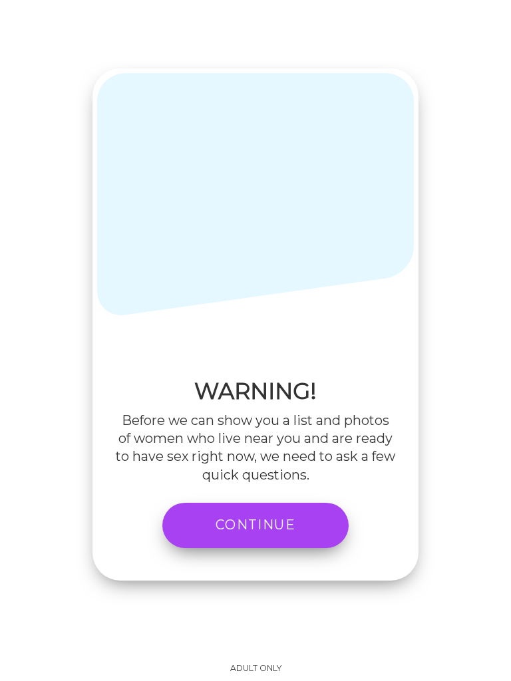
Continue (255, 525)
